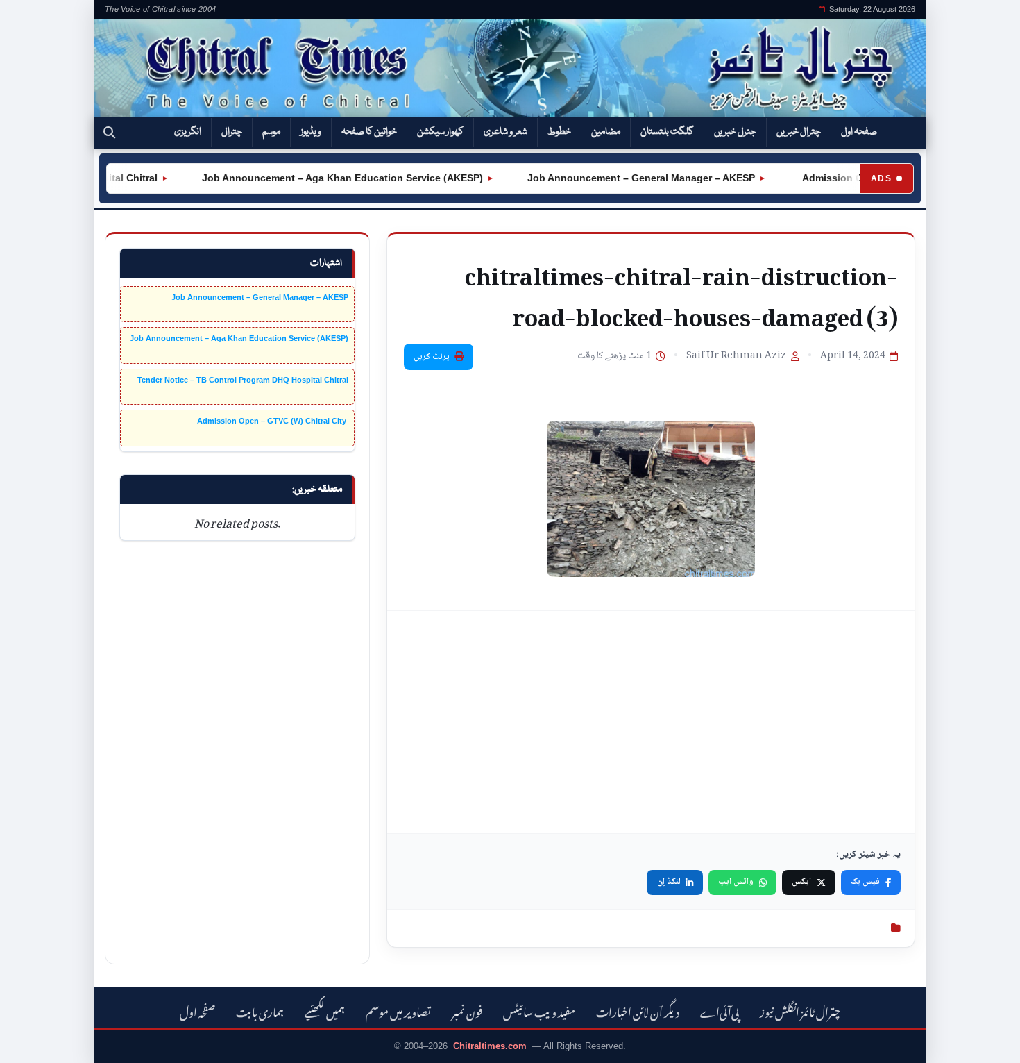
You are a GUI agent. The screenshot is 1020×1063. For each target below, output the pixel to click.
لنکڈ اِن (669, 881)
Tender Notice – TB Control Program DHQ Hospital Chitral (242, 380)
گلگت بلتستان (667, 132)
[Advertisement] (651, 722)
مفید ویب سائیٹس (539, 1010)
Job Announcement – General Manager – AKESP (627, 177)
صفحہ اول (859, 132)
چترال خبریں (798, 132)
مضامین (605, 132)
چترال (231, 132)
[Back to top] (31, 1042)
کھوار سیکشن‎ (440, 132)
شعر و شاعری (505, 132)
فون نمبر (467, 1010)
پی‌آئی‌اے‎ (719, 1010)
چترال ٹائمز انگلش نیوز (800, 1010)
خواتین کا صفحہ (369, 132)
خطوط (559, 132)
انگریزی (187, 132)
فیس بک (865, 881)
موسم (271, 132)
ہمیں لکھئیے (325, 1010)
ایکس (801, 881)
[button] (109, 133)
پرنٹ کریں (432, 357)
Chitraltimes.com (490, 1046)
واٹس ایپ (736, 881)
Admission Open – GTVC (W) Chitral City (272, 421)
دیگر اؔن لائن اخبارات (637, 1010)
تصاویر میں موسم (398, 1010)
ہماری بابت (260, 1010)
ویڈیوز (310, 132)
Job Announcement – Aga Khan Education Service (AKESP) (328, 177)
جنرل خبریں (735, 132)
